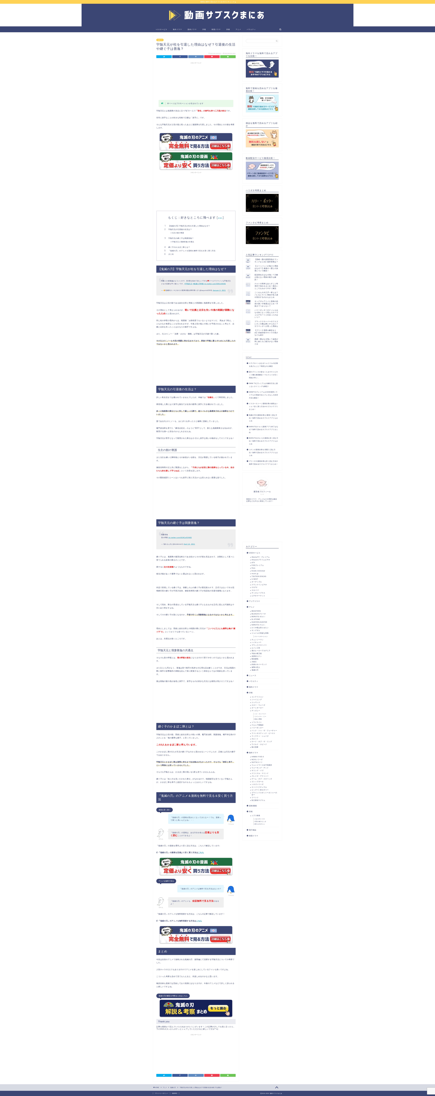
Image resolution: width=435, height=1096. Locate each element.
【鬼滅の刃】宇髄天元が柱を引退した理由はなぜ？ (189, 226)
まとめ (171, 254)
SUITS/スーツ (257, 762)
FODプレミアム (258, 565)
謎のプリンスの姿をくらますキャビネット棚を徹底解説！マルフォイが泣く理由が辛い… (263, 375)
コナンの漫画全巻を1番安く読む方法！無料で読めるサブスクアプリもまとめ (263, 452)
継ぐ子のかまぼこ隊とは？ (179, 247)
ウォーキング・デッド (260, 768)
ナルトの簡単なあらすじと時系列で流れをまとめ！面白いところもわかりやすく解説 (266, 286)
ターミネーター (257, 708)
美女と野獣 (258, 719)
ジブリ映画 (256, 815)
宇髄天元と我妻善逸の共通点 (183, 242)
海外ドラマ (177, 29)
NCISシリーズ (257, 759)
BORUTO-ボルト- (259, 616)
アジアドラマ (254, 601)
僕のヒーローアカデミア (261, 651)
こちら (201, 852)
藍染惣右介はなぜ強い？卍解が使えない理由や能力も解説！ (266, 277)
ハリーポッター (257, 728)
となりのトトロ (259, 819)
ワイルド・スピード (259, 744)
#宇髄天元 (188, 284)
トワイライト (257, 722)
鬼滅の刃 (159, 40)
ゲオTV (254, 587)
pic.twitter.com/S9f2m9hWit (215, 284)
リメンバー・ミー (260, 716)
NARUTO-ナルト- (258, 625)
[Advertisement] (196, 81)
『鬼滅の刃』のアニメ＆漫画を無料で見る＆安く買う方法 (191, 251)
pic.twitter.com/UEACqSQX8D (180, 537)
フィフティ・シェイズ (260, 736)
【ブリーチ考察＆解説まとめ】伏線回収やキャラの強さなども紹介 (266, 332)
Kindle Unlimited (258, 571)
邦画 (228, 29)
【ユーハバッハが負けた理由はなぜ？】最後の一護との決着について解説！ (266, 268)
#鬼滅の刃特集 (198, 284)
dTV (253, 562)
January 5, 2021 (219, 290)
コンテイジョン (257, 697)
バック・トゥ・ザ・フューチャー (264, 730)
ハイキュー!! (256, 642)
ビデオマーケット (258, 596)
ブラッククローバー (259, 645)
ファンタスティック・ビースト (263, 733)
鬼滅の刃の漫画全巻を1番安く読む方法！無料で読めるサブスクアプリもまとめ (263, 418)
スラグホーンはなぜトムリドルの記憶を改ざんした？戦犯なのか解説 (263, 364)
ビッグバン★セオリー (260, 790)
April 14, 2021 (189, 544)
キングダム (256, 630)
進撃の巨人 (256, 667)
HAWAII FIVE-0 (258, 757)
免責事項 (174, 1093)
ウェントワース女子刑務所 (262, 765)
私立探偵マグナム (258, 800)
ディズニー (256, 711)
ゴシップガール (257, 781)
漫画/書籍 (253, 806)
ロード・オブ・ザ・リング (262, 741)
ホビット (255, 739)
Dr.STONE (256, 619)
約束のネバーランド (259, 664)
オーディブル (257, 582)
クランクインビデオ (259, 585)
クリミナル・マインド (260, 773)
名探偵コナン (257, 656)
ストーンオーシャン (261, 636)
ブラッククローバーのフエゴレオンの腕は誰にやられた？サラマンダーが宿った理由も (266, 323)
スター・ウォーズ (258, 705)
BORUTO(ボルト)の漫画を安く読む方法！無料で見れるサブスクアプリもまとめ (263, 441)
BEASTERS (256, 611)
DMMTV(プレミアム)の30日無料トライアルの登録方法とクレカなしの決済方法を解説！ (263, 395)
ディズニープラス (258, 593)
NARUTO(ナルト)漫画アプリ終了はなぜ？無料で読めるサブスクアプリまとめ (263, 429)
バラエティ (251, 29)
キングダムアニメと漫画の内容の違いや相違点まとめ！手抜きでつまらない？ (266, 303)
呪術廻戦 (255, 659)
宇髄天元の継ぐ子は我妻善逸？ (181, 238)
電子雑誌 (252, 830)
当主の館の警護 (178, 233)
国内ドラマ (192, 29)
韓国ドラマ (216, 29)
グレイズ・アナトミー (260, 776)
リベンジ (255, 797)
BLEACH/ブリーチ (259, 614)
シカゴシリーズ (257, 784)
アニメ (238, 29)
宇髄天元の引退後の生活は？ (180, 229)
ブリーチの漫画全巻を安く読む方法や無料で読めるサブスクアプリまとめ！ (263, 462)
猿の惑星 (255, 747)
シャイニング (257, 699)
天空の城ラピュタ (260, 821)
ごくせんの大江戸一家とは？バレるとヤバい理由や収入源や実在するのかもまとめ (266, 294)
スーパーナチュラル (259, 787)
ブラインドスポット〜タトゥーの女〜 (264, 794)
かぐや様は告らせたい (260, 628)
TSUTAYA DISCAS (259, 576)
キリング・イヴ (257, 770)
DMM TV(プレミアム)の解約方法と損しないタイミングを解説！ (263, 385)
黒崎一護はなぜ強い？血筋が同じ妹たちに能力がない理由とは (266, 341)
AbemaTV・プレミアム (261, 557)
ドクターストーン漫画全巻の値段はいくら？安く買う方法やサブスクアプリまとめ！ (263, 406)
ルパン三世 (256, 648)
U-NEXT (255, 579)
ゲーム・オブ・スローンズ (262, 779)
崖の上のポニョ (259, 824)
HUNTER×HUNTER (259, 622)
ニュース (252, 675)
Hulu (253, 568)
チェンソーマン (257, 640)
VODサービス (161, 29)
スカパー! (255, 590)
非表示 (220, 218)
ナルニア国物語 (257, 725)
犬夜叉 (254, 662)
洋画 (204, 29)
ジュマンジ (256, 702)
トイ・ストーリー (260, 714)
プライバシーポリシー (161, 1093)
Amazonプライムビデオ (261, 560)
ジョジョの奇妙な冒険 (260, 633)
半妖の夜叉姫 (257, 653)
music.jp (255, 573)
